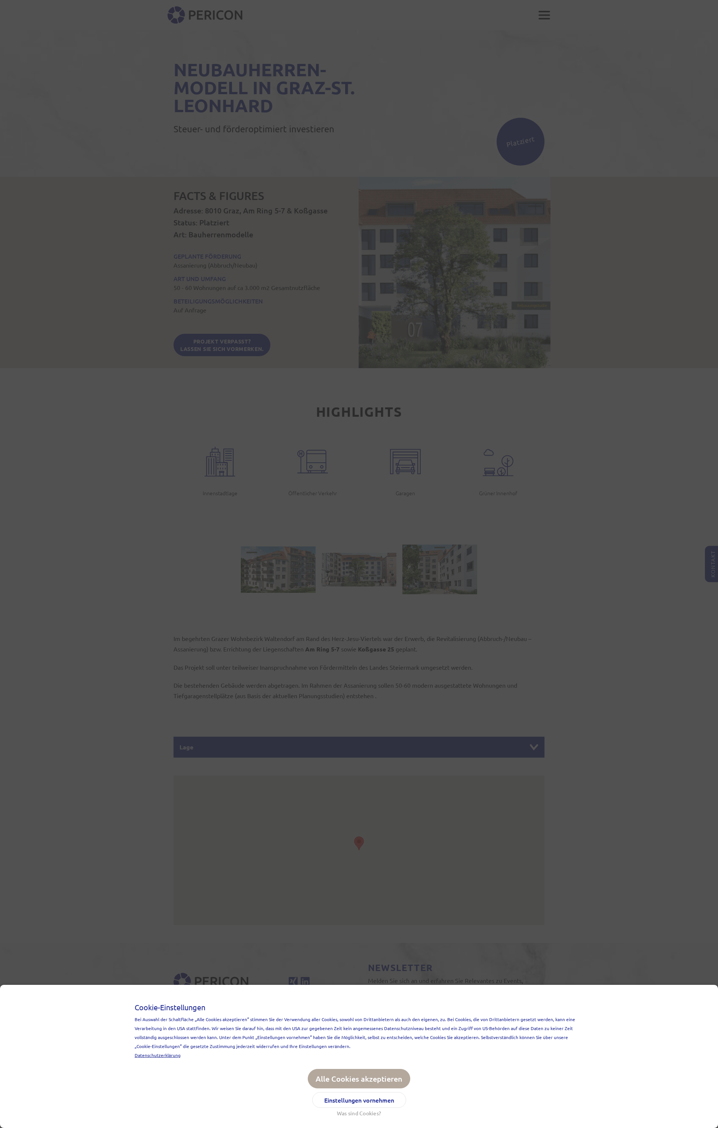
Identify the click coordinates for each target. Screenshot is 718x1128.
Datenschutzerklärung (158, 1055)
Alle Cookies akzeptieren (359, 1079)
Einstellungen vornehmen (359, 1100)
